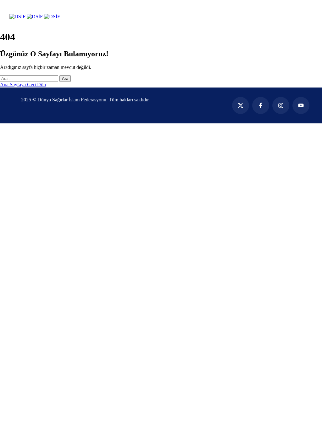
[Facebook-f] (260, 105)
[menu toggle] (13, 9)
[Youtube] (300, 105)
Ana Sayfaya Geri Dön (23, 84)
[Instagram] (280, 105)
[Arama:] (29, 78)
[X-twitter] (240, 105)
